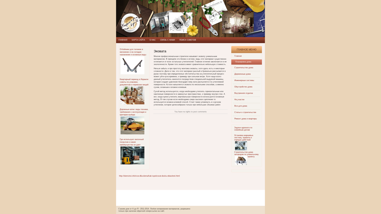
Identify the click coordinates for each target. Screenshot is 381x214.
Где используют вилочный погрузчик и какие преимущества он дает (132, 142)
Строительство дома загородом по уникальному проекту (246, 154)
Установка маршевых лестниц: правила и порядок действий (243, 137)
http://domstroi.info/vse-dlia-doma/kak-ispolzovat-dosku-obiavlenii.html (149, 176)
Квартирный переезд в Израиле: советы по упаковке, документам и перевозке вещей (134, 82)
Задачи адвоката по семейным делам (243, 128)
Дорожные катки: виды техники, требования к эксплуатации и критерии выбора (134, 112)
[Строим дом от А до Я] (148, 13)
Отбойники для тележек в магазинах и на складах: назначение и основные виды (133, 52)
